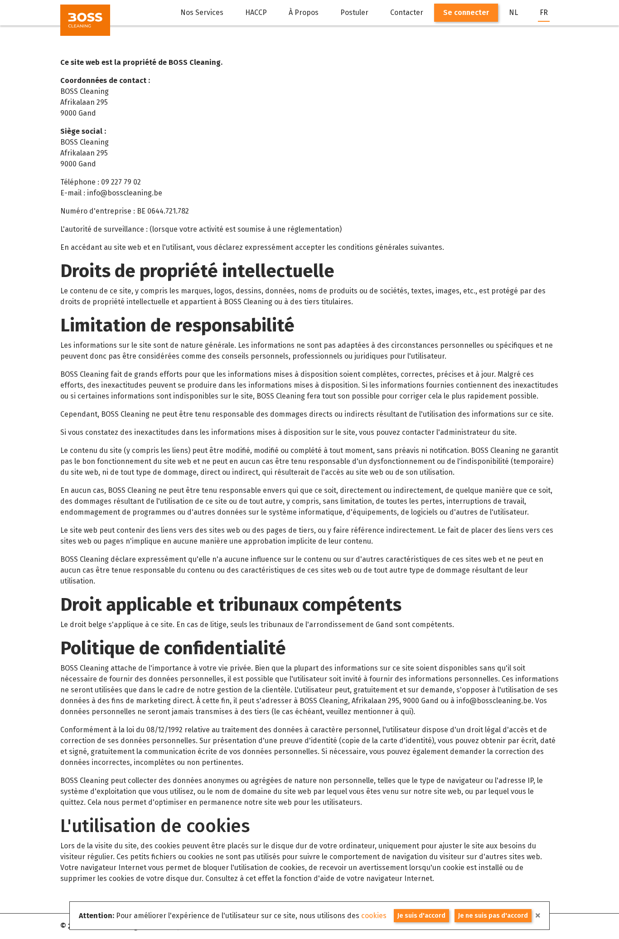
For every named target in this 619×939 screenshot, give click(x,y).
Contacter (406, 12)
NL (513, 12)
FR (544, 12)
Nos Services (201, 12)
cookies (374, 915)
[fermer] (538, 915)
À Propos (304, 12)
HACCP (256, 12)
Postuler (354, 12)
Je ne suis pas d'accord (493, 916)
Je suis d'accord (421, 916)
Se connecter (466, 12)
